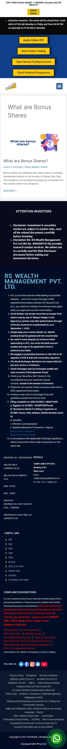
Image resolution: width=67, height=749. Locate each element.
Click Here (33, 12)
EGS (44, 744)
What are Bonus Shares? (25, 161)
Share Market (32, 167)
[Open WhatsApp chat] (56, 738)
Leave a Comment (13, 167)
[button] (59, 86)
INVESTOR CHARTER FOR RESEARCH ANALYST (34, 613)
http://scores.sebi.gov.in (22, 431)
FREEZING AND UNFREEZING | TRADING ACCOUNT (26, 617)
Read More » (10, 190)
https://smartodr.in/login (23, 434)
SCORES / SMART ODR (35, 621)
